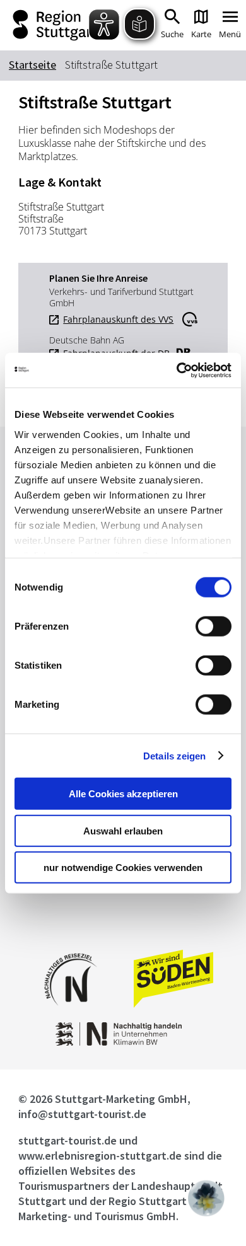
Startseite (32, 64)
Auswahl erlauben (123, 830)
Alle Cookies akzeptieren (123, 793)
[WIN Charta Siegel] (122, 1042)
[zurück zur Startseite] (54, 25)
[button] (206, 1198)
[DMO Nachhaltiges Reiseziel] (70, 1013)
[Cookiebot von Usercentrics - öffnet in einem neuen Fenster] (176, 370)
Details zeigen (174, 755)
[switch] (213, 626)
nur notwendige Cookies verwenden (123, 867)
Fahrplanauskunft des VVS (118, 319)
